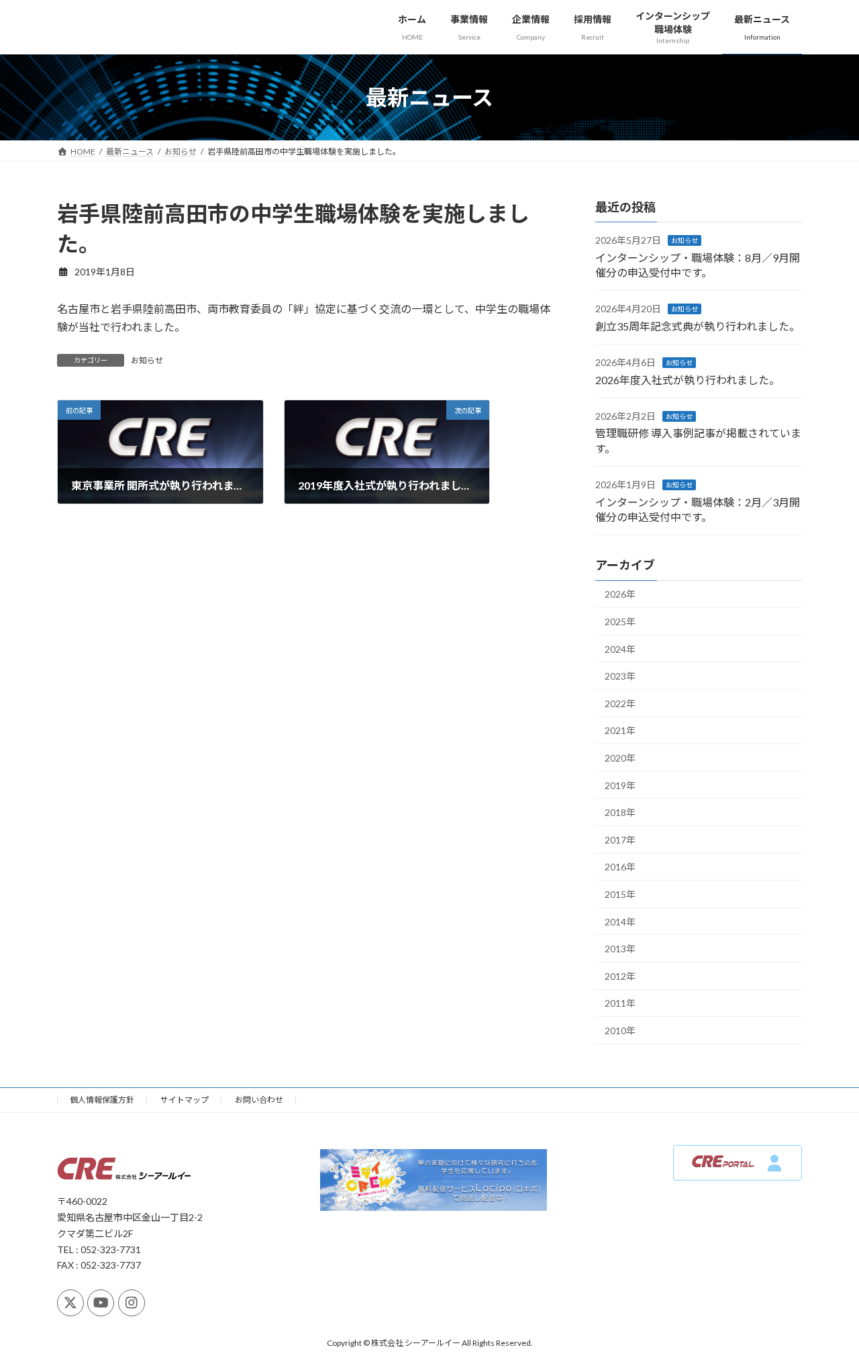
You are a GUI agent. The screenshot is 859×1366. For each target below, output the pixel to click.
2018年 (620, 812)
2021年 (620, 731)
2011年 (620, 1003)
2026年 (620, 594)
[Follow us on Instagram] (131, 1302)
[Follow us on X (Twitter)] (70, 1302)
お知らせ (147, 360)
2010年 (620, 1030)
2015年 (620, 894)
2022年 (620, 703)
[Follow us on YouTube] (100, 1302)
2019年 (620, 785)
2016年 (620, 867)
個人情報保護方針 (102, 1100)
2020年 (620, 758)
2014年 (620, 921)
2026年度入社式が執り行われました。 (687, 379)
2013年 (620, 948)
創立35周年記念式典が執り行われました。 (697, 326)
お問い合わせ (259, 1100)
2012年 (620, 976)
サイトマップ (184, 1100)
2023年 (620, 676)
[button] (737, 1163)
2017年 (620, 840)
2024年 (620, 649)
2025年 (620, 621)
